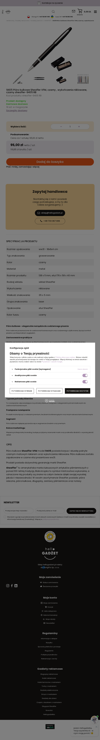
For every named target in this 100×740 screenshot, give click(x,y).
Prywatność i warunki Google (52, 362)
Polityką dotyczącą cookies (65, 357)
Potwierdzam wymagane (49, 391)
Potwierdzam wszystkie (77, 391)
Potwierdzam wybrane (22, 391)
